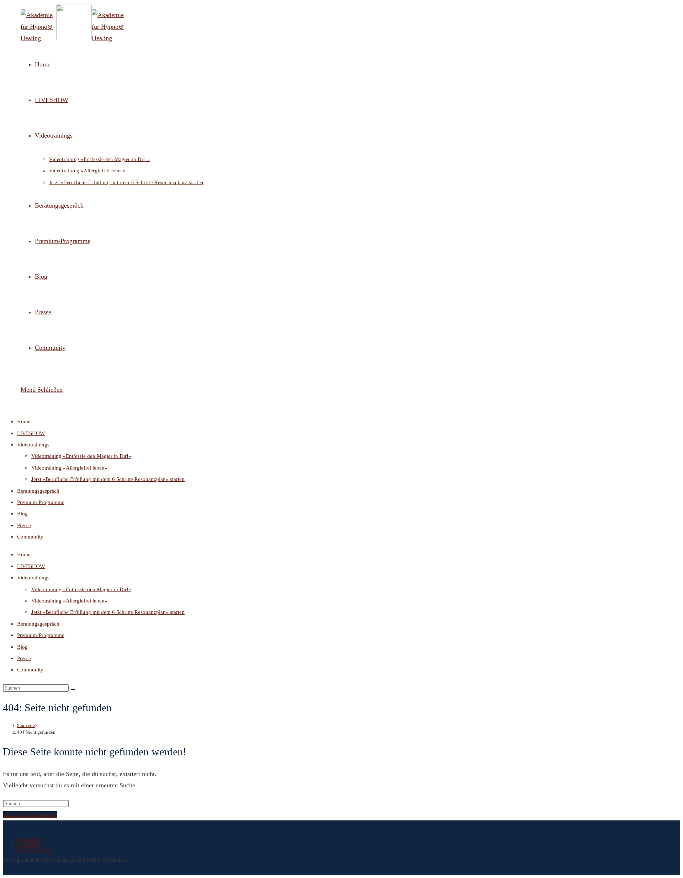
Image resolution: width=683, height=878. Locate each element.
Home (24, 421)
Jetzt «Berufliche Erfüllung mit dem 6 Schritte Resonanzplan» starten (108, 479)
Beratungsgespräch (38, 491)
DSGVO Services (34, 850)
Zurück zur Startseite (30, 814)
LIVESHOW (31, 433)
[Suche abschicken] (72, 689)
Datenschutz (29, 845)
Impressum (28, 840)
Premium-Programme (40, 502)
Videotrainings (33, 445)
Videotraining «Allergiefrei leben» (69, 468)
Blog (22, 513)
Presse (24, 525)
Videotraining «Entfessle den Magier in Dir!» (81, 456)
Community (30, 537)
